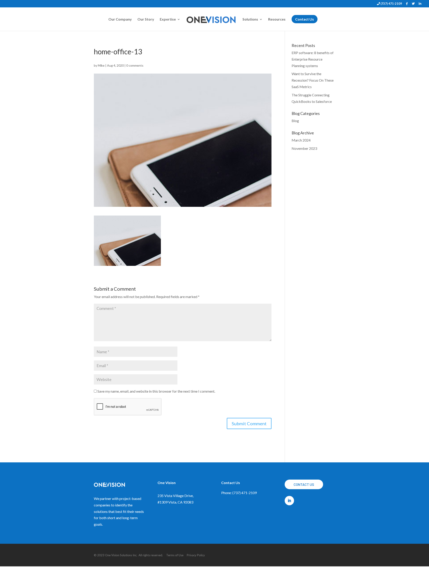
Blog (295, 120)
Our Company (120, 19)
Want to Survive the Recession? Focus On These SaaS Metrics (313, 80)
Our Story (145, 19)
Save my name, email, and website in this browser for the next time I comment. (156, 391)
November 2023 (304, 148)
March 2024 (301, 140)
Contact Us (304, 484)
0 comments (134, 65)
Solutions (250, 19)
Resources (277, 19)
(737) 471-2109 (391, 3)
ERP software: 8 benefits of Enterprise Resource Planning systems (313, 59)
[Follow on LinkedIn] (289, 500)
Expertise (168, 19)
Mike (101, 65)
